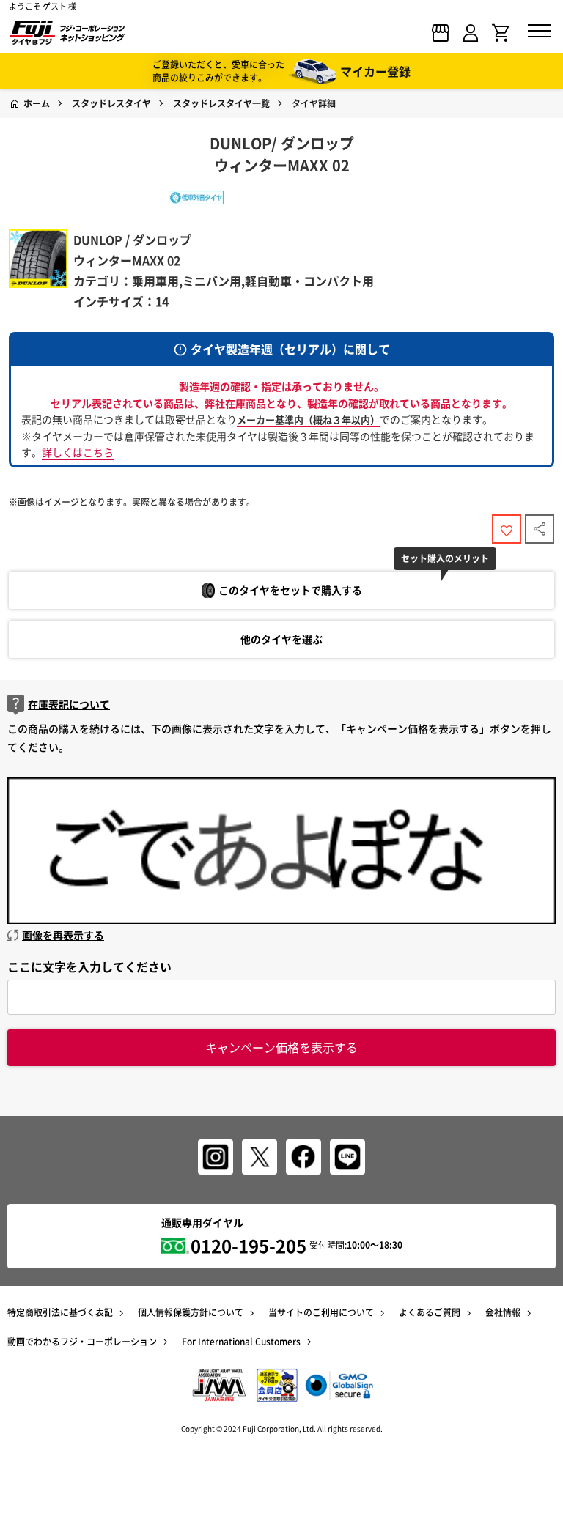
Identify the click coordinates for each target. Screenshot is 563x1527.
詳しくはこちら (78, 452)
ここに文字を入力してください (89, 966)
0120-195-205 (248, 1245)
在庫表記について (69, 704)
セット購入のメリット (445, 558)
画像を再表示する (63, 935)
